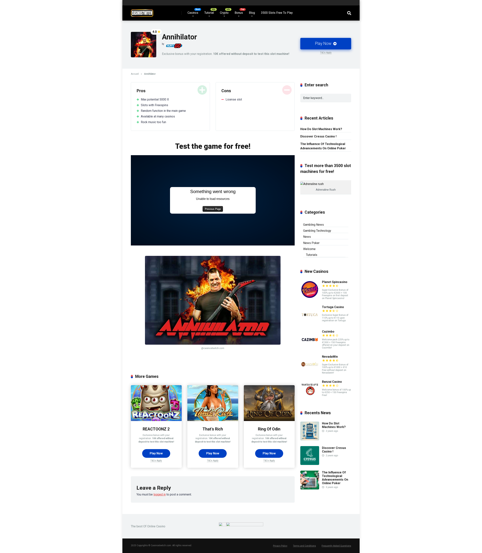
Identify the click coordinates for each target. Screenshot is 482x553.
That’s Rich (213, 429)
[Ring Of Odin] (269, 420)
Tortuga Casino (333, 307)
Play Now (323, 43)
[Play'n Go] (174, 46)
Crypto (224, 13)
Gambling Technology (317, 230)
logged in (159, 494)
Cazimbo (328, 331)
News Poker (311, 243)
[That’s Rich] (212, 420)
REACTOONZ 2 (156, 429)
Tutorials (311, 255)
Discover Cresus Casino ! (318, 136)
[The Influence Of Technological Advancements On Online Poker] (309, 488)
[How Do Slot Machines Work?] (309, 439)
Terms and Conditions (304, 546)
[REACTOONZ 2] (156, 420)
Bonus (239, 13)
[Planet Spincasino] (309, 298)
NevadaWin (330, 356)
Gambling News (313, 224)
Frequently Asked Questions (336, 546)
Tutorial (209, 13)
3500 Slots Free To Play (277, 13)
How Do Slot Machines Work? (321, 129)
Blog (252, 13)
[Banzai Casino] (309, 398)
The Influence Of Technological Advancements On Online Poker (323, 146)
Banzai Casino (332, 381)
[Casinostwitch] (142, 11)
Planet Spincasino (334, 282)
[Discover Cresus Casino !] (309, 464)
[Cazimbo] (309, 347)
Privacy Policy (280, 546)
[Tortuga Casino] (309, 323)
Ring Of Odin (269, 429)
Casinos (193, 13)
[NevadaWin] (309, 372)
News (307, 237)
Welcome (309, 249)
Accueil (135, 74)
